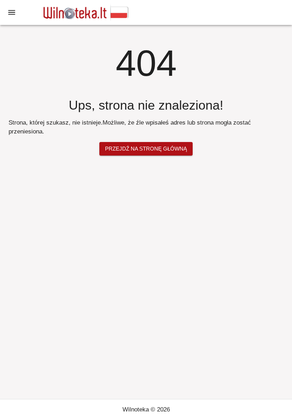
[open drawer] (11, 12)
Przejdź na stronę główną (146, 149)
